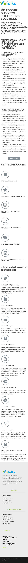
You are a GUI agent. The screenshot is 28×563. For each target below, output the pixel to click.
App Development (7, 500)
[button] (14, 158)
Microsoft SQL (6, 523)
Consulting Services (7, 498)
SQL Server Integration (8, 521)
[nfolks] (8, 2)
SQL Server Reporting (8, 519)
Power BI (5, 516)
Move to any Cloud (7, 502)
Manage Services (7, 495)
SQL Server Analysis (7, 518)
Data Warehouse (6, 525)
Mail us (4, 547)
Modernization (6, 497)
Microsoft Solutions (7, 514)
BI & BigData (6, 503)
